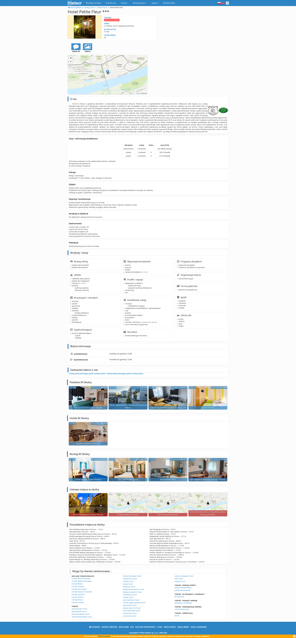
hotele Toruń (128, 584)
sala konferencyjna (182, 609)
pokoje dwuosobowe (182, 590)
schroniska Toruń (129, 616)
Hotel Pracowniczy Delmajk (88, 443)
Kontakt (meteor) (109, 627)
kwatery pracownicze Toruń (133, 589)
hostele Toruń (128, 581)
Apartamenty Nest (168, 479)
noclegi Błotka (77, 584)
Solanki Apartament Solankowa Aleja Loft (168, 407)
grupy (177, 615)
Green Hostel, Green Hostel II (88, 479)
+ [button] (71, 57)
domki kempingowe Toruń (82, 617)
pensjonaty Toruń (130, 605)
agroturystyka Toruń (79, 609)
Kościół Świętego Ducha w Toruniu (88, 514)
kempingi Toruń (129, 587)
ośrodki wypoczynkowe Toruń (134, 603)
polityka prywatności (145, 627)
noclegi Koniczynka (79, 589)
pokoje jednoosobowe (183, 587)
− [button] (71, 61)
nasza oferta (170, 627)
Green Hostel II (207, 407)
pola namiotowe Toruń (131, 611)
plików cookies (104, 636)
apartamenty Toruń (79, 611)
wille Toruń (179, 579)
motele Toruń (128, 597)
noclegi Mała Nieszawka (81, 578)
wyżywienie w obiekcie (183, 603)
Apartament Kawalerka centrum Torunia (207, 479)
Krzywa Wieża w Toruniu (128, 514)
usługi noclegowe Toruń (184, 576)
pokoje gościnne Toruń (132, 608)
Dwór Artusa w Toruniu (168, 514)
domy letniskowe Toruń (80, 614)
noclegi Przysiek (78, 586)
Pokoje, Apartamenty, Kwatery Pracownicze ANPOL (128, 406)
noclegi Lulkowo (78, 602)
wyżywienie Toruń (130, 579)
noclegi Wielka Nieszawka (81, 581)
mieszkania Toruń (130, 595)
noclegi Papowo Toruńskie (82, 592)
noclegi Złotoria (78, 597)
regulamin (124, 627)
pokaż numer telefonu (112, 20)
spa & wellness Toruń (131, 600)
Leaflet (138, 93)
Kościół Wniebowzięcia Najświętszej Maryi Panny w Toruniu (208, 513)
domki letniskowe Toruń (132, 576)
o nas (159, 627)
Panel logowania (199, 627)
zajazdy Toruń (180, 581)
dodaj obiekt (183, 627)
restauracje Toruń (130, 613)
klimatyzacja (179, 597)
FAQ (132, 627)
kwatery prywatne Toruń (132, 592)
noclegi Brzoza (77, 600)
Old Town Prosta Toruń (128, 479)
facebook (95, 627)
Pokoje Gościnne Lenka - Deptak (88, 407)
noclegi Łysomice (78, 594)
